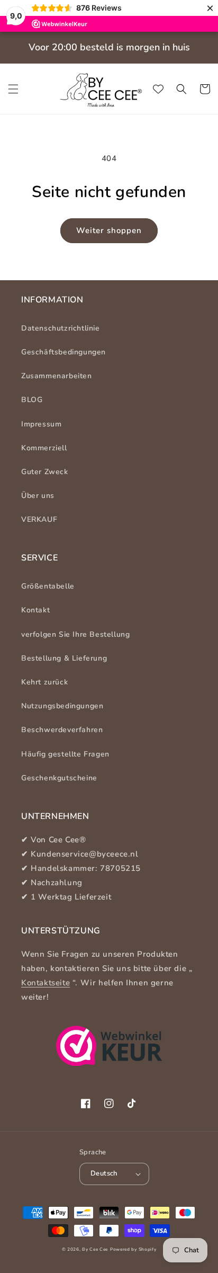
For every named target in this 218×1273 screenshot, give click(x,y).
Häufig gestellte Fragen (65, 754)
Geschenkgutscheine (59, 778)
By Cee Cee (95, 1249)
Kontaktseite (45, 982)
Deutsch (103, 1173)
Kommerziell (44, 448)
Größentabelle (48, 586)
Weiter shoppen (109, 230)
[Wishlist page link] (158, 89)
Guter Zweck (44, 472)
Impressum (41, 424)
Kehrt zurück (44, 682)
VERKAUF (39, 519)
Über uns (37, 496)
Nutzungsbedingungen (62, 706)
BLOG (31, 400)
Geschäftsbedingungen (63, 352)
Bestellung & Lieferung (64, 658)
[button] (13, 89)
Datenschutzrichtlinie (60, 328)
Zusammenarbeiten (56, 376)
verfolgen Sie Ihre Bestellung (75, 634)
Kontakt (35, 610)
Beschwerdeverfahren (62, 730)
